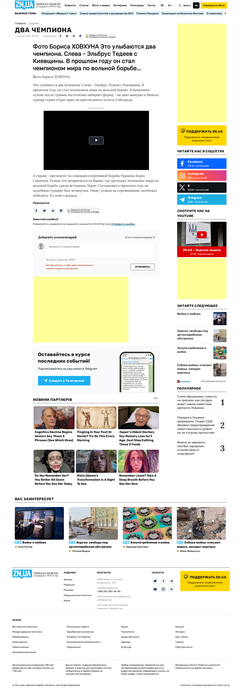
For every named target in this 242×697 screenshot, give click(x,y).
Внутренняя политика (24, 626)
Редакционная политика (78, 595)
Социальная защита (78, 626)
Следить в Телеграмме (66, 381)
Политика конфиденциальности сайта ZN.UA (205, 685)
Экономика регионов (24, 652)
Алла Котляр (25, 546)
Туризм (179, 642)
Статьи (84, 5)
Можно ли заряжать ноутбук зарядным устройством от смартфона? (191, 448)
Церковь (125, 642)
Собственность (183, 647)
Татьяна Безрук (81, 551)
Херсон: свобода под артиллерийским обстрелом (192, 334)
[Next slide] (224, 13)
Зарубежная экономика (80, 631)
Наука (124, 626)
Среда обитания (130, 637)
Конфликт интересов (78, 637)
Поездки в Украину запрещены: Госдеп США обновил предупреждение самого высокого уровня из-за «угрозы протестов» (196, 425)
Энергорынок (19, 642)
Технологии (127, 631)
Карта (67, 600)
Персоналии (74, 647)
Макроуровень (20, 637)
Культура (126, 647)
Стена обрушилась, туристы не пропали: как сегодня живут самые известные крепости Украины (197, 402)
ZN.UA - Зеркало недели (202, 250)
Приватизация (20, 647)
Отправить (142, 266)
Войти (187, 5)
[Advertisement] (80, 309)
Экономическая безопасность (84, 642)
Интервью (120, 5)
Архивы (68, 579)
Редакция (69, 584)
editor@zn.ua (116, 608)
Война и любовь (189, 314)
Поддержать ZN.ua (214, 5)
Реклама (68, 590)
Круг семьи (181, 637)
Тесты (151, 5)
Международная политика (27, 631)
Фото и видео (101, 5)
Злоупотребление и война (191, 350)
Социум (179, 626)
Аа (196, 5)
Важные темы (25, 13)
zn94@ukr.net (104, 600)
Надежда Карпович (137, 546)
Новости (70, 5)
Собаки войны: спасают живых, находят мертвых (194, 368)
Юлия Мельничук (190, 551)
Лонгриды (137, 5)
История (180, 631)
